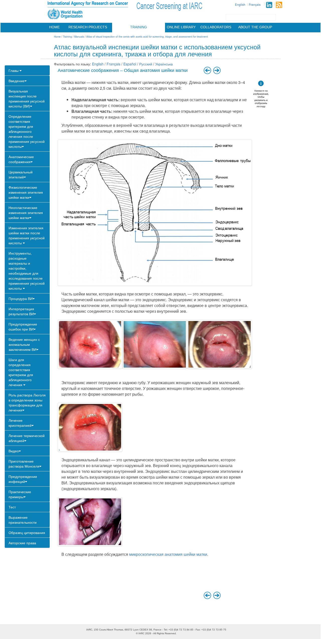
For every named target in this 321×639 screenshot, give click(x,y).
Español (129, 63)
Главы (14, 70)
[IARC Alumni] (269, 5)
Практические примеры (20, 494)
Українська (164, 63)
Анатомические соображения (21, 159)
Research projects (87, 27)
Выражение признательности (23, 520)
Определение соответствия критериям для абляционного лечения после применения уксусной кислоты (27, 131)
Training (138, 27)
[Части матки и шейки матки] (155, 213)
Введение (17, 80)
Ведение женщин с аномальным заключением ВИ (24, 344)
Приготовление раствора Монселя (24, 464)
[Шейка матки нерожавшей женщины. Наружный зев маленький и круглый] (155, 344)
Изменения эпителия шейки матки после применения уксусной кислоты (27, 235)
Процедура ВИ (21, 298)
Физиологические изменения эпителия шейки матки (26, 192)
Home (54, 27)
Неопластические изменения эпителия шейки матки (26, 212)
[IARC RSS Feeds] (279, 5)
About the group (255, 27)
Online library (181, 27)
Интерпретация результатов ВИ (21, 311)
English (240, 4)
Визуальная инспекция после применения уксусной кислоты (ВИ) (27, 98)
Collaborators (215, 27)
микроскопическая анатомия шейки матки (168, 554)
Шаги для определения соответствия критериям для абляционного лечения (21, 372)
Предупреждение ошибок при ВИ (23, 327)
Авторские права (22, 542)
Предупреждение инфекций (23, 479)
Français (255, 4)
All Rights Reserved (164, 633)
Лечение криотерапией (20, 423)
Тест (12, 506)
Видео (14, 450)
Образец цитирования (27, 532)
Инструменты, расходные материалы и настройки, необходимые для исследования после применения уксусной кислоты (27, 271)
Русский (145, 63)
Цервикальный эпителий (21, 174)
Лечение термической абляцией (27, 438)
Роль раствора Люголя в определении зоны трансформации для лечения (27, 402)
